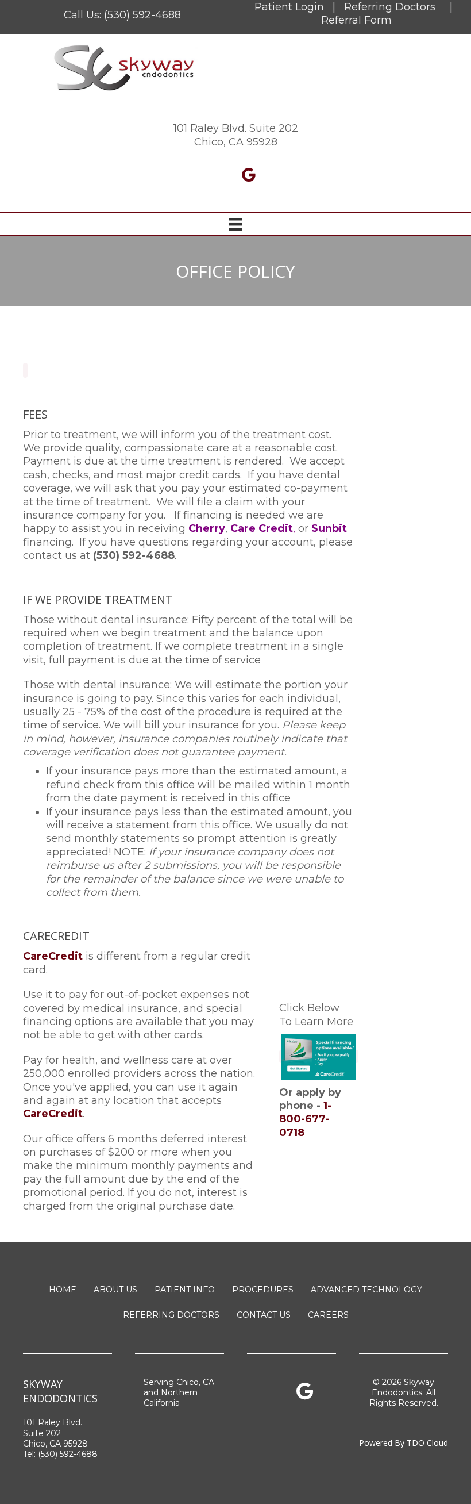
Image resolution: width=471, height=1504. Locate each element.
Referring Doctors (389, 7)
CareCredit (53, 1113)
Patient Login (289, 7)
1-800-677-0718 (305, 1119)
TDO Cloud (427, 1442)
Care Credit (261, 528)
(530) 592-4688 (142, 15)
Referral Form (356, 20)
